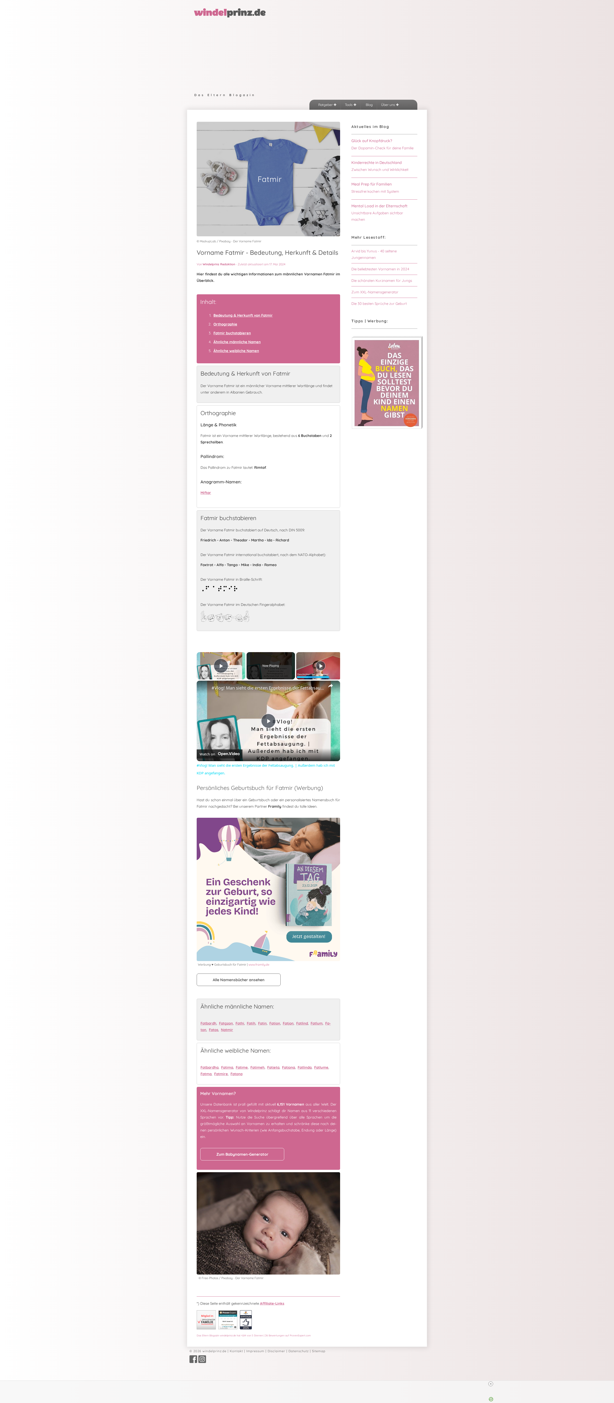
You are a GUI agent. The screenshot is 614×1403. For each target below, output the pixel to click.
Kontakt (236, 1351)
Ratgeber (326, 105)
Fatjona (288, 1067)
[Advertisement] (307, 54)
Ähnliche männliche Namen (237, 342)
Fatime (242, 1067)
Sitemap (318, 1351)
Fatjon (288, 1023)
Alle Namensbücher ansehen (239, 979)
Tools (349, 105)
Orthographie (225, 324)
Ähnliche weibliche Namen (236, 350)
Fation (274, 1023)
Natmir (227, 1029)
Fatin (262, 1023)
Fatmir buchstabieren (232, 333)
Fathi (240, 1023)
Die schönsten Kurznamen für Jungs (381, 280)
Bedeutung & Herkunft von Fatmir (243, 315)
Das (254, 1335)
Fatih (251, 1023)
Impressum (255, 1351)
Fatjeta (273, 1067)
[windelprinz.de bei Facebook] (193, 1362)
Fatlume (321, 1067)
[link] (204, 688)
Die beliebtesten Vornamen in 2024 (380, 269)
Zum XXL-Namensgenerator (374, 292)
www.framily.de (258, 964)
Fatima (227, 1067)
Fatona (236, 1074)
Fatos (213, 1029)
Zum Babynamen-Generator (242, 1154)
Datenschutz (299, 1351)
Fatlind (302, 1023)
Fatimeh (257, 1067)
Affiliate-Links (272, 1303)
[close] (309, 1383)
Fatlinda (305, 1067)
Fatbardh (208, 1023)
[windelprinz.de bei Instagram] (202, 1362)
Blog (369, 105)
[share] (330, 685)
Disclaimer (276, 1351)
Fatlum (317, 1023)
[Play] (320, 666)
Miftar (206, 492)
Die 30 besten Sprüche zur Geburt (379, 303)
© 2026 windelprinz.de (207, 1351)
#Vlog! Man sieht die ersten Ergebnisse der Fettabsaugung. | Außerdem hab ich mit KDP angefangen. (268, 688)
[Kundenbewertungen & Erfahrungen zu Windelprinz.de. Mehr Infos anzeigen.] (227, 1328)
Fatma (206, 1074)
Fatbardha (209, 1067)
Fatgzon (226, 1023)
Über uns (388, 105)
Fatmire (221, 1074)
